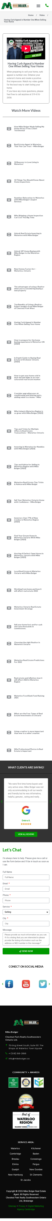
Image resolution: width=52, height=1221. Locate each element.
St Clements (36, 1174)
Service (6, 907)
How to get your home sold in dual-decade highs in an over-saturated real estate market (27, 377)
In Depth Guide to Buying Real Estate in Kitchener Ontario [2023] (27, 360)
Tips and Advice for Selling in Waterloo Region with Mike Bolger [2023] (26, 466)
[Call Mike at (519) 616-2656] (47, 5)
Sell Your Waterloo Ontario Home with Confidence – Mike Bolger (29, 501)
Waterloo (15, 1148)
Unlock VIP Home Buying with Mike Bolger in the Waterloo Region (27, 253)
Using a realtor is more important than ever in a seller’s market (29, 732)
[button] (38, 6)
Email (5, 884)
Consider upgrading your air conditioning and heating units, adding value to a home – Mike (28, 395)
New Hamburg (15, 1174)
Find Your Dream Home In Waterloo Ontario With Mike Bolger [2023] (27, 538)
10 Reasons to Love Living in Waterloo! (26, 163)
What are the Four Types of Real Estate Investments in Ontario (28, 714)
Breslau (15, 1159)
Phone (6, 895)
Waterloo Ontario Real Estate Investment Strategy (27, 608)
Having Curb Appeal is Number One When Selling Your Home (27, 323)
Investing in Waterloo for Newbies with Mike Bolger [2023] (29, 448)
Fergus (36, 1164)
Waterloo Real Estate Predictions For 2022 (29, 661)
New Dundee (35, 1169)
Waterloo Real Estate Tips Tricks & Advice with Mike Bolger (29, 483)
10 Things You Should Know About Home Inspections (29, 181)
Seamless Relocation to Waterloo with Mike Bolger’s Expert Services (29, 200)
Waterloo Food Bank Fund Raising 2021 (29, 697)
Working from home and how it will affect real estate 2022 (28, 590)
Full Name (7, 872)
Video (42, 15)
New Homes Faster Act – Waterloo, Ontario (25, 270)
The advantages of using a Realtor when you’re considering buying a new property (29, 289)
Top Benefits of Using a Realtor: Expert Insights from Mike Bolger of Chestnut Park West (28, 306)
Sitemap (12, 1206)
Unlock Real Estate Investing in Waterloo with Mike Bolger (27, 234)
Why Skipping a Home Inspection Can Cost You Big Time (28, 216)
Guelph (15, 1169)
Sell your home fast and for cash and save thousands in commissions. (28, 626)
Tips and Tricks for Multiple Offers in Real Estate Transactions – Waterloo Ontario (29, 431)
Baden (36, 1153)
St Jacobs (26, 1180)
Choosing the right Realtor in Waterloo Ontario (27, 643)
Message (7, 930)
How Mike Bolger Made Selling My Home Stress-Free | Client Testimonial (29, 128)
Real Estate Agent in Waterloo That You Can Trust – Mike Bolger (29, 145)
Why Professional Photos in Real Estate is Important (28, 750)
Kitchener (36, 1148)
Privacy (22, 1206)
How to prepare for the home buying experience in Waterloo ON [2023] (29, 342)
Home (30, 15)
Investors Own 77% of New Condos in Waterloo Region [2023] (26, 520)
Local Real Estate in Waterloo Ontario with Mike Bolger (27, 572)
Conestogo (36, 1159)
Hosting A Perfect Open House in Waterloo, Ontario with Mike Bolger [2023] (28, 555)
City (5, 918)
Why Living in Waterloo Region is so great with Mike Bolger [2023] (28, 412)
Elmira (15, 1164)
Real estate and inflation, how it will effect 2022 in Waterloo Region (28, 680)
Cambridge (15, 1153)
